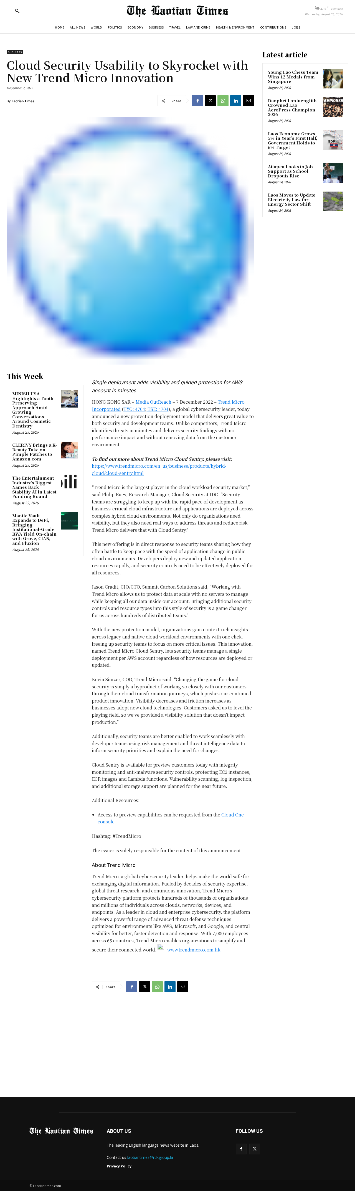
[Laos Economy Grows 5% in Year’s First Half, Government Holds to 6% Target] (333, 140)
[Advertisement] (177, 1039)
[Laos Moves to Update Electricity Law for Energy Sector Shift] (333, 201)
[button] (17, 11)
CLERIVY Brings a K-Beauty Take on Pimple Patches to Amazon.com (34, 452)
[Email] (248, 100)
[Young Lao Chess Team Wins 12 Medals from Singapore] (333, 78)
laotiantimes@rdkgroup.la (150, 1157)
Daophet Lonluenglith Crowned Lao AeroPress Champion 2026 (292, 107)
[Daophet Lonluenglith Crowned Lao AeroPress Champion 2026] (333, 107)
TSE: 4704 (157, 409)
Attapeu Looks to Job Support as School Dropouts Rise (290, 171)
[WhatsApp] (223, 100)
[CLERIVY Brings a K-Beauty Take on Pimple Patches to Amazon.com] (69, 450)
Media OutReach (153, 402)
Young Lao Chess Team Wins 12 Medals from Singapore (293, 76)
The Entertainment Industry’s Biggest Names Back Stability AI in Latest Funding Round (34, 487)
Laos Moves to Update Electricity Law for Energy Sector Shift (291, 199)
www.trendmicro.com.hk (193, 949)
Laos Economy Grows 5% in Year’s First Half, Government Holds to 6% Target (292, 140)
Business (15, 52)
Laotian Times (23, 101)
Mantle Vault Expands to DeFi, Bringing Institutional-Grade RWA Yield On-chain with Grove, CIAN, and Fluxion (34, 529)
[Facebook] (197, 100)
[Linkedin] (235, 100)
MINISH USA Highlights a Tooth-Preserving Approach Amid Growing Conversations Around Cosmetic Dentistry (33, 410)
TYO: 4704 (134, 409)
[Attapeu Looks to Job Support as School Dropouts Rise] (333, 173)
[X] (210, 100)
